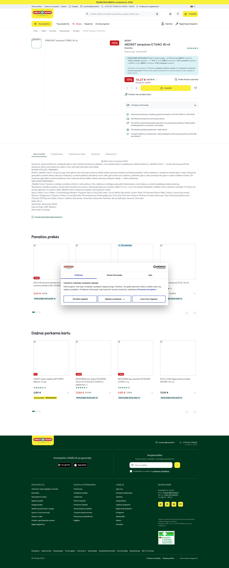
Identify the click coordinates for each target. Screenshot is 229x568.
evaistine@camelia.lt (171, 492)
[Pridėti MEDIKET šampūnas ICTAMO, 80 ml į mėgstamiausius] (195, 88)
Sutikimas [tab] (79, 275)
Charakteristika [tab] (57, 154)
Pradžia (43, 31)
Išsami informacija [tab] (114, 275)
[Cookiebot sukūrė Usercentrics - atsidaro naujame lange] (155, 267)
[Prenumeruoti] (177, 465)
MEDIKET (128, 40)
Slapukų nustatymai (113, 299)
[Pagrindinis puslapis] (42, 13)
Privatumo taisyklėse (147, 289)
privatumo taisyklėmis (161, 471)
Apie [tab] (150, 275)
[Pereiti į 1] (33, 311)
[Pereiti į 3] (39, 311)
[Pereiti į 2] (37, 311)
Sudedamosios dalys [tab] (77, 154)
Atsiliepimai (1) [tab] (111, 154)
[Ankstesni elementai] (188, 312)
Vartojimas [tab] (95, 154)
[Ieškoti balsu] (157, 14)
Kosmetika (52, 31)
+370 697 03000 (190, 442)
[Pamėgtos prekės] (178, 14)
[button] (147, 6)
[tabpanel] (114, 188)
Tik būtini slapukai (80, 299)
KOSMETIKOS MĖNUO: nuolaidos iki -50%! (114, 2)
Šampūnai (76, 31)
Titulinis (35, 31)
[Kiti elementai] (195, 312)
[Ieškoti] (87, 14)
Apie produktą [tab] (39, 154)
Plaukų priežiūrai (65, 31)
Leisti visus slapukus (149, 299)
